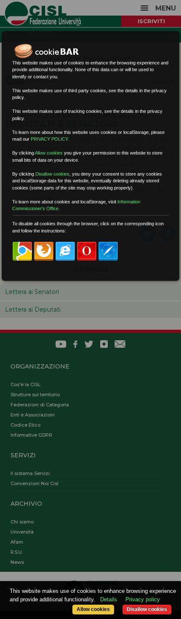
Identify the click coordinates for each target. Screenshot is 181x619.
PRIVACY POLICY (49, 138)
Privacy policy (142, 599)
